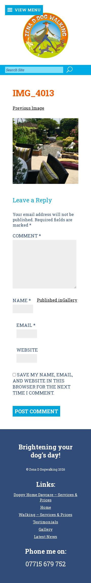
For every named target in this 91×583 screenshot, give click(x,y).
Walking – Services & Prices (45, 514)
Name (22, 300)
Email (25, 325)
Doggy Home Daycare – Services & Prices (45, 497)
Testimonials (45, 521)
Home (45, 507)
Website (27, 350)
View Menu (28, 9)
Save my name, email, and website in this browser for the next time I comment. (43, 384)
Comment (27, 236)
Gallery (46, 529)
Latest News (45, 536)
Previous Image (28, 108)
